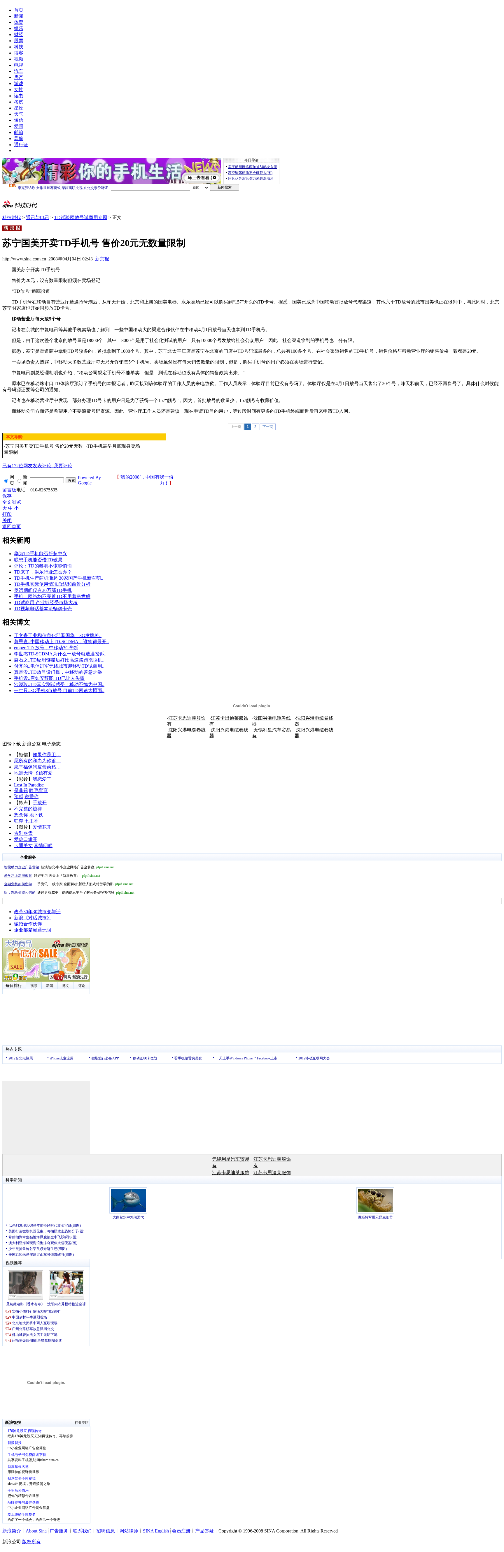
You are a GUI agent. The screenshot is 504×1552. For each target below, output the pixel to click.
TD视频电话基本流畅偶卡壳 (43, 608)
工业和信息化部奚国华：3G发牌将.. (65, 635)
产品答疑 (204, 1530)
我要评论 (37, 465)
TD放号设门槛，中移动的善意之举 (66, 672)
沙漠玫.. (22, 684)
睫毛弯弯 (38, 790)
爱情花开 (42, 827)
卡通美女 (23, 845)
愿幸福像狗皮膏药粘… (37, 766)
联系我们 (82, 1530)
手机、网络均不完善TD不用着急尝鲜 (52, 596)
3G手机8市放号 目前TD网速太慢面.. (67, 690)
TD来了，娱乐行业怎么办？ (43, 571)
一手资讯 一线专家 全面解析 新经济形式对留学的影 (68, 884)
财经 (18, 34)
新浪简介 (11, 1530)
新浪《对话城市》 (32, 917)
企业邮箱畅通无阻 (32, 929)
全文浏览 (11, 502)
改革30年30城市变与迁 (37, 911)
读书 (18, 95)
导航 (18, 138)
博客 (18, 52)
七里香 (31, 821)
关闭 (7, 520)
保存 (7, 495)
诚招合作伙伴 (28, 923)
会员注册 (181, 1530)
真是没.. (22, 672)
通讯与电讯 (37, 217)
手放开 (40, 802)
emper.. (20, 647)
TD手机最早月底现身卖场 (113, 446)
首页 (18, 10)
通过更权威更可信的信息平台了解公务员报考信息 (69, 892)
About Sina (36, 1530)
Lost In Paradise (29, 784)
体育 (18, 22)
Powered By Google (89, 480)
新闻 (18, 16)
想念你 (21, 814)
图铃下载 (11, 743)
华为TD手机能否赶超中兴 (40, 553)
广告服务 (59, 1530)
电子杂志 (51, 743)
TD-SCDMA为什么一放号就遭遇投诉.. (67, 653)
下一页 (267, 427)
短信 (18, 120)
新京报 (102, 258)
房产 (18, 77)
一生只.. (22, 690)
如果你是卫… (47, 754)
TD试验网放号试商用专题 (80, 217)
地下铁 (36, 814)
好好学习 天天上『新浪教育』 (52, 876)
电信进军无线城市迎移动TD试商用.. (67, 666)
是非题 (21, 790)
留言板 (9, 489)
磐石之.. (22, 659)
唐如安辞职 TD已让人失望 (57, 678)
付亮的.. (22, 666)
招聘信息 (105, 1530)
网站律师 (129, 1530)
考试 (18, 101)
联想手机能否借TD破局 (38, 559)
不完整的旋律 (28, 808)
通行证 (21, 144)
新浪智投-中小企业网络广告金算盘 (59, 867)
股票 (18, 40)
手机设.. (22, 678)
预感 (18, 796)
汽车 (18, 71)
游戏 (18, 83)
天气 (18, 114)
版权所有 (31, 1541)
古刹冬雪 (23, 833)
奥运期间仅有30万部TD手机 (43, 590)
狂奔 (18, 821)
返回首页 (11, 526)
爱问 (18, 126)
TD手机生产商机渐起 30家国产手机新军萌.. (58, 578)
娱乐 (18, 28)
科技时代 (11, 217)
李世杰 (21, 653)
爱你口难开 (25, 839)
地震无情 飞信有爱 (33, 772)
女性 (18, 89)
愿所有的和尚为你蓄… (37, 760)
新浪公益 (31, 743)
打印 (7, 514)
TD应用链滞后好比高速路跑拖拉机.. (67, 659)
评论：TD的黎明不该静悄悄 (43, 565)
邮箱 (18, 132)
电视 (18, 65)
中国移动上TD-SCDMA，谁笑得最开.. (69, 641)
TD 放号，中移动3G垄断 (52, 647)
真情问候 (43, 845)
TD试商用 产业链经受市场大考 (46, 602)
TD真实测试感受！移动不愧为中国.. (67, 684)
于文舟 (21, 635)
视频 (18, 59)
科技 (18, 46)
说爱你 (31, 796)
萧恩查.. (22, 641)
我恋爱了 (42, 779)
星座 (18, 107)
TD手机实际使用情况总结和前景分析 (52, 584)
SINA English (156, 1530)
